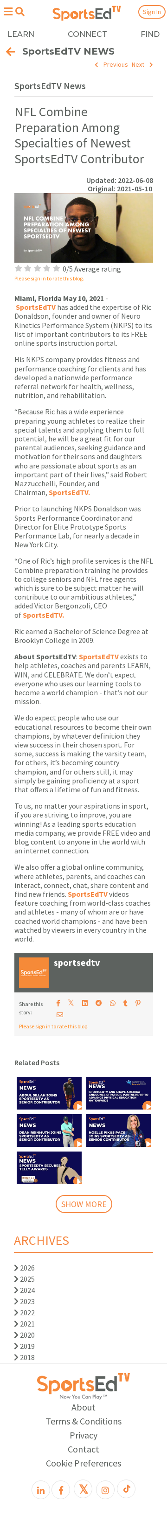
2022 (27, 1312)
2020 (27, 1335)
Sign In (152, 11)
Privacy (83, 1435)
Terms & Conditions (83, 1421)
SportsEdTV (36, 307)
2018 (27, 1357)
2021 (27, 1323)
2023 (27, 1301)
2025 (27, 1279)
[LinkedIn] (41, 1489)
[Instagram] (105, 1489)
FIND (150, 34)
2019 (27, 1346)
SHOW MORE (84, 1204)
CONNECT (87, 34)
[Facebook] (60, 1489)
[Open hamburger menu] (7, 11)
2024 (27, 1290)
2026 (27, 1267)
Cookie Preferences (83, 1463)
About (83, 1407)
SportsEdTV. (69, 492)
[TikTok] (126, 1489)
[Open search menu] (20, 11)
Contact (83, 1449)
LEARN (20, 34)
